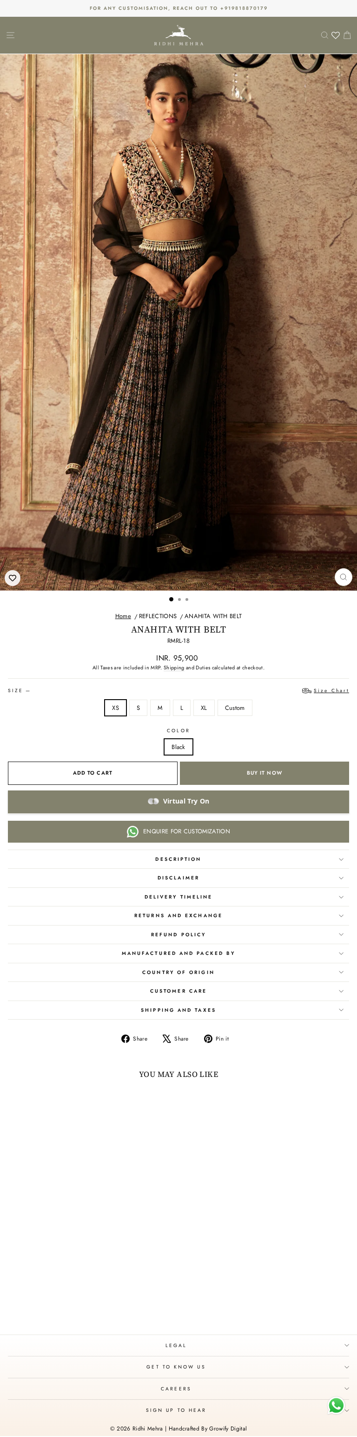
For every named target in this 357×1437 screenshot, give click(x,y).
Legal (176, 1345)
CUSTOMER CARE (178, 991)
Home (123, 616)
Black (178, 746)
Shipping (174, 667)
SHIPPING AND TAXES (178, 1010)
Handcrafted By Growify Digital (208, 1428)
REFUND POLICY (178, 934)
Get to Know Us (175, 1366)
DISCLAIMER (178, 877)
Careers (176, 1388)
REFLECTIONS (158, 616)
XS (115, 707)
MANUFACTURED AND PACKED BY (178, 953)
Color (178, 730)
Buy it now (264, 772)
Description (178, 859)
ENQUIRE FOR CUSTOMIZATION (186, 831)
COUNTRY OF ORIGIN (178, 972)
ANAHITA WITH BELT (213, 616)
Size (178, 690)
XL (204, 707)
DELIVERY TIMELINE (179, 896)
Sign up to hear (176, 1410)
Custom (235, 707)
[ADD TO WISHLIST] (12, 578)
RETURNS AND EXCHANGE (178, 915)
